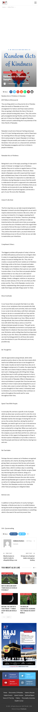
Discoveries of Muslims (16, 692)
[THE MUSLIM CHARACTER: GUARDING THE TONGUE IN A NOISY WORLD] (28, 599)
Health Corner (19, 701)
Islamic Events (8, 695)
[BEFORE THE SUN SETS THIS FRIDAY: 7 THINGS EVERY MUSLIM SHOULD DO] (9, 599)
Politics (18, 698)
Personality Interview (28, 698)
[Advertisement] (19, 28)
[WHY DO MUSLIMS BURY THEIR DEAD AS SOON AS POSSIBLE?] (9, 578)
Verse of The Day (8, 698)
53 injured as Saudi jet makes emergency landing (28, 558)
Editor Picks (7, 72)
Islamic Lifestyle (18, 72)
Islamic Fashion (18, 695)
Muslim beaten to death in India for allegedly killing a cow (10, 558)
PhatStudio (23, 709)
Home (5, 692)
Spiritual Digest (29, 695)
